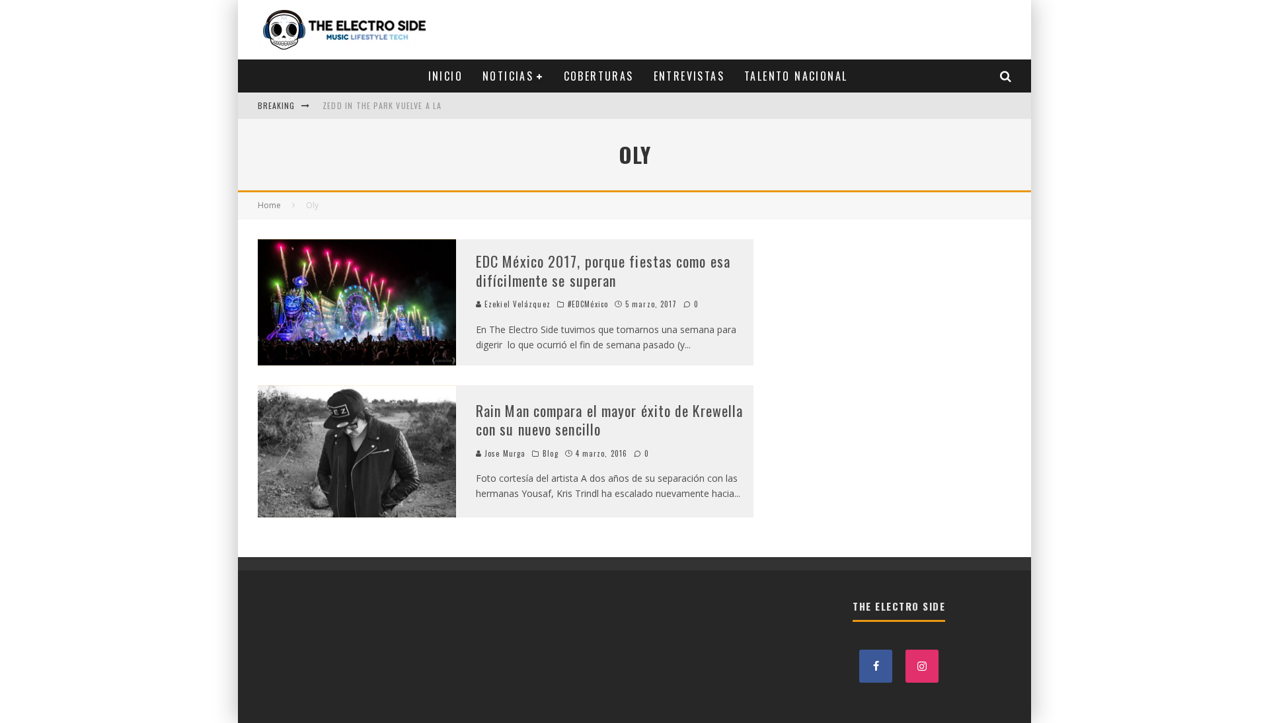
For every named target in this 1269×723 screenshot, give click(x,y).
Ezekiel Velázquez (516, 304)
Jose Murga (503, 453)
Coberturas (599, 76)
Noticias (507, 76)
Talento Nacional (795, 76)
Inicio (445, 76)
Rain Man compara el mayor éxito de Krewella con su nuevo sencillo (609, 420)
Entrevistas (689, 76)
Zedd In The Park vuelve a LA (382, 105)
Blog (550, 453)
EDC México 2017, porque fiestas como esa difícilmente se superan (603, 270)
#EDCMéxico (588, 304)
